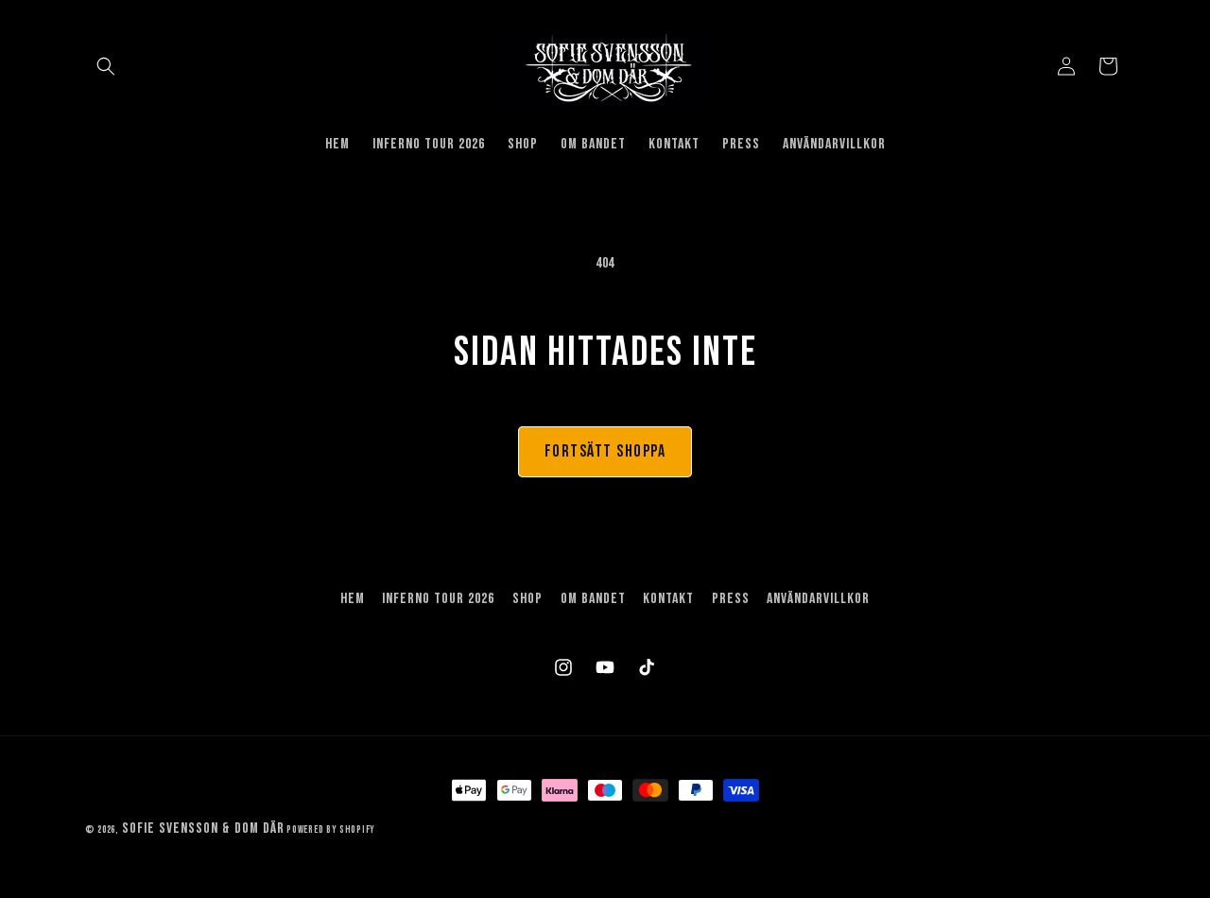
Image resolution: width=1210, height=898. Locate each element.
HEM (352, 599)
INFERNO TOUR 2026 (438, 599)
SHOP (527, 599)
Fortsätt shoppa (605, 451)
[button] (106, 66)
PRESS (731, 599)
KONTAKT (668, 599)
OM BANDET (593, 599)
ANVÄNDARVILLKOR (818, 599)
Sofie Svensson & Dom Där (203, 829)
